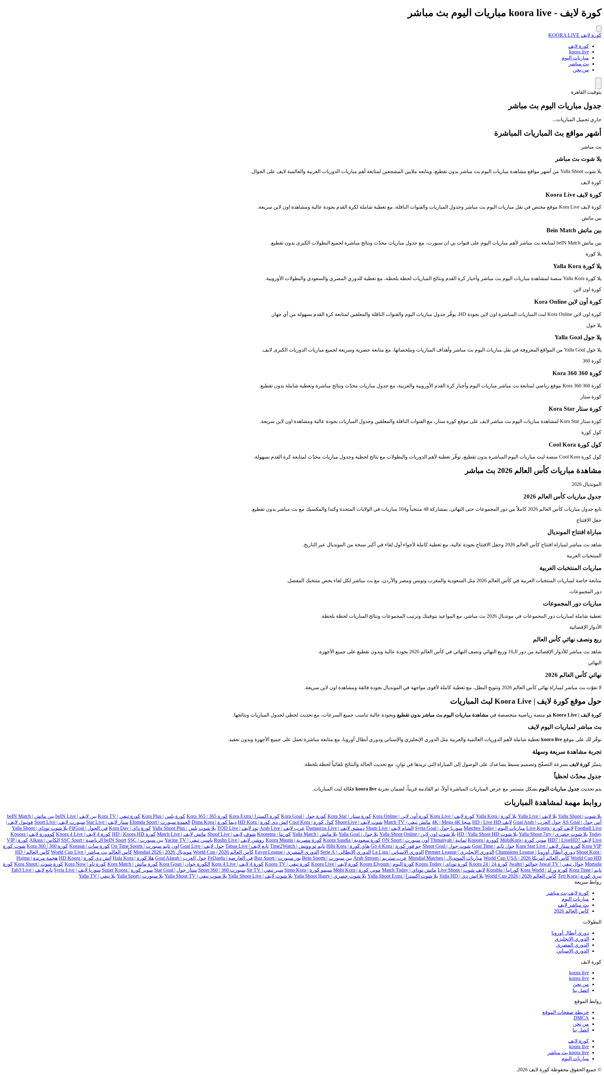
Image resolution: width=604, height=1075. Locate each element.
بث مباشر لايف (573, 905)
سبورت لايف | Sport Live (59, 822)
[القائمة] (598, 28)
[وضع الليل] (598, 83)
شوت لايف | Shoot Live (359, 822)
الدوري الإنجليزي (572, 939)
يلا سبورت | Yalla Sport (140, 876)
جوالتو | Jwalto (523, 864)
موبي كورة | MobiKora (523, 840)
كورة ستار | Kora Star (349, 816)
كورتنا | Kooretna (274, 834)
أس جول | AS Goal (581, 822)
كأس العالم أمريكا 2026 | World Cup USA (526, 858)
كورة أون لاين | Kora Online (400, 816)
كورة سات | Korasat (89, 846)
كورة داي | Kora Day (130, 828)
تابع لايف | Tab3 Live (32, 870)
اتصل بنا (581, 990)
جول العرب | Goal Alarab (180, 858)
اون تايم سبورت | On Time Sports (145, 846)
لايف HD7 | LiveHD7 (569, 840)
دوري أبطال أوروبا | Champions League (535, 852)
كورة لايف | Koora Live (334, 864)
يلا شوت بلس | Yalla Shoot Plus (184, 828)
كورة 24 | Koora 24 (488, 864)
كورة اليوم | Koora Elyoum (387, 864)
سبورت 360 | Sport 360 (221, 870)
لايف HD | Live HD (492, 822)
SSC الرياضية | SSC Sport (99, 840)
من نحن (581, 69)
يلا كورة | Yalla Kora (496, 816)
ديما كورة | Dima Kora (214, 822)
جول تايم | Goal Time (493, 846)
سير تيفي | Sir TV (265, 870)
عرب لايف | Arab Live (282, 828)
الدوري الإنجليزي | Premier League (459, 852)
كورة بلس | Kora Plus (163, 816)
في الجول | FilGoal (88, 828)
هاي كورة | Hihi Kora (347, 846)
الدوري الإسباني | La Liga (398, 852)
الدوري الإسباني (572, 951)
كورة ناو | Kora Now (85, 864)
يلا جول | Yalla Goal (358, 834)
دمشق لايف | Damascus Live (335, 828)
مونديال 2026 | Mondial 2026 (162, 852)
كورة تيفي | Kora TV (119, 816)
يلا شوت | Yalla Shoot (579, 816)
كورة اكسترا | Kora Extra (254, 816)
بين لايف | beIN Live (76, 816)
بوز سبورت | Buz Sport (277, 858)
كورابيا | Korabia (502, 870)
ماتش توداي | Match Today (409, 870)
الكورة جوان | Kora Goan (184, 864)
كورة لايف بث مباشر (567, 893)
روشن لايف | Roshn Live (239, 840)
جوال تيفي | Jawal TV (561, 864)
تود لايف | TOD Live (237, 828)
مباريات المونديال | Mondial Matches (445, 858)
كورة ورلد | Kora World (544, 870)
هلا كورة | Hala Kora (133, 858)
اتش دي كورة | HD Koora (85, 858)
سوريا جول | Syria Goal (438, 828)
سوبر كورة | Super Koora (127, 870)
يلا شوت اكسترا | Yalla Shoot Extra (402, 876)
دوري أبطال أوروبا (570, 933)
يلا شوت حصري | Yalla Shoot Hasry (330, 876)
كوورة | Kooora (483, 840)
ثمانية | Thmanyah (448, 840)
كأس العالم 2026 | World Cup (223, 852)
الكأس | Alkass (44, 840)
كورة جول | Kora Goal (303, 816)
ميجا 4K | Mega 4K (451, 822)
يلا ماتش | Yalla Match (314, 834)
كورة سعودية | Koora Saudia (352, 840)
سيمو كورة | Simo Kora (308, 870)
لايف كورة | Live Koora (549, 828)
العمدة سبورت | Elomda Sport (160, 822)
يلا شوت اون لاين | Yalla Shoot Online (417, 834)
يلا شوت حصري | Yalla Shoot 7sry (553, 834)
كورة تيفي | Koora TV (287, 864)
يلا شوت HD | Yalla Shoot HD (487, 834)
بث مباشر (578, 63)
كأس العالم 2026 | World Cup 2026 (520, 876)
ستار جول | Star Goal (175, 870)
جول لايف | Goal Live (202, 846)
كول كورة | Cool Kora (311, 822)
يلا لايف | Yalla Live (537, 816)
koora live (579, 51)
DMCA (581, 1018)
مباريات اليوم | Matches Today (494, 828)
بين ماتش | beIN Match (30, 816)
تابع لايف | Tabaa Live (247, 846)
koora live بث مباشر (568, 1052)
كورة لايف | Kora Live (452, 816)
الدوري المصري (572, 945)
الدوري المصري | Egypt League (287, 852)
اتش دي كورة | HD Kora (263, 822)
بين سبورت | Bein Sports (327, 858)
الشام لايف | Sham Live (390, 828)
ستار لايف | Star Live (107, 822)
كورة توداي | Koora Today (441, 864)
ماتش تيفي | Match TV (407, 822)
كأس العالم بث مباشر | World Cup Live (91, 852)
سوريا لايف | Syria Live (77, 870)
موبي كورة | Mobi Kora (357, 870)
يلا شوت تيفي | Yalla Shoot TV (196, 876)
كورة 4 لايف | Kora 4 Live (237, 864)
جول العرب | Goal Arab (537, 822)
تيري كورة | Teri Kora (579, 876)
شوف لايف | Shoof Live (231, 834)
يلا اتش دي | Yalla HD (461, 876)
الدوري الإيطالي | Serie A (345, 852)
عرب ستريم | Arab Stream (380, 858)
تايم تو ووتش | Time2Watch (297, 846)
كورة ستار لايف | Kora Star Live (548, 846)
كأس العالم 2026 (571, 911)
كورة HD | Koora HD (134, 834)
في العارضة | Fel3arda (230, 858)
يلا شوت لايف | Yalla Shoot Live (260, 876)
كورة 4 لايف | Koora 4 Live (83, 834)
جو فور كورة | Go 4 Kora (396, 846)
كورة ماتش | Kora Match (132, 864)
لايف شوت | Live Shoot (461, 870)
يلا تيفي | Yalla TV (97, 876)
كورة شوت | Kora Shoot (38, 864)
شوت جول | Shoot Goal (446, 846)
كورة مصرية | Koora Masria (294, 840)
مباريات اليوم (575, 57)
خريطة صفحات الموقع (565, 1012)
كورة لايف (578, 46)
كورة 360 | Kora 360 (47, 846)
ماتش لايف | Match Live (181, 834)
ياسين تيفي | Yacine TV (189, 840)
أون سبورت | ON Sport (405, 840)
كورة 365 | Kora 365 (207, 816)
